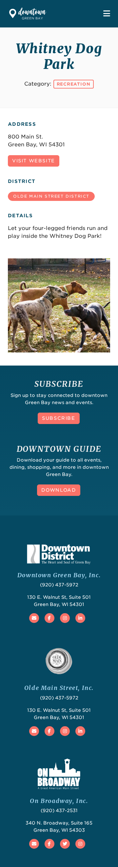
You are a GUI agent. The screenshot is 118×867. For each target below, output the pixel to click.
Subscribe (58, 418)
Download (58, 490)
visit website (33, 160)
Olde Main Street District (51, 196)
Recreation (73, 84)
